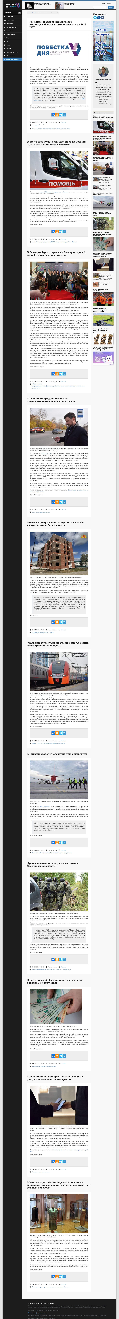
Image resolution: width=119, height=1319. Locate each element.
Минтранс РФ (36, 853)
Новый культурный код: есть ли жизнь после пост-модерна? (42, 4)
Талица (51, 632)
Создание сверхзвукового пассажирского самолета (53, 129)
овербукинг (68, 853)
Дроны (74, 242)
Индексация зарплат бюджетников (44, 1066)
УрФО (103, 3)
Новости (36, 12)
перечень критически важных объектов (56, 1287)
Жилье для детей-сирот (40, 632)
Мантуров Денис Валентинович (42, 125)
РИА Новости (45, 806)
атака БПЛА (51, 242)
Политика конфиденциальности (37, 1313)
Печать (63, 122)
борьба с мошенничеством (41, 512)
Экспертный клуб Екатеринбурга (69, 3)
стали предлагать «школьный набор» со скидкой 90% (59, 1151)
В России (109, 3)
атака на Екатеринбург (63, 242)
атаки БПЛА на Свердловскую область (54, 192)
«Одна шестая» (37, 384)
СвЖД (34, 743)
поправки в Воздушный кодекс (52, 853)
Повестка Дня (31, 12)
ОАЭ (33, 129)
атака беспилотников (39, 242)
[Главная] (12, 7)
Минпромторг (37, 1287)
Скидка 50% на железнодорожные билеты (51, 743)
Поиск (110, 7)
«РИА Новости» (46, 453)
